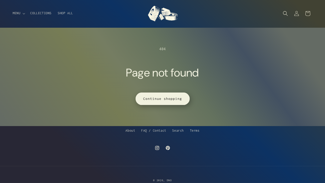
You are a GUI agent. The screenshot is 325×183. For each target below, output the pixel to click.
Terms (195, 130)
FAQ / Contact (153, 130)
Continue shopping (162, 99)
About (130, 130)
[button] (18, 13)
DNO (169, 180)
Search (178, 130)
